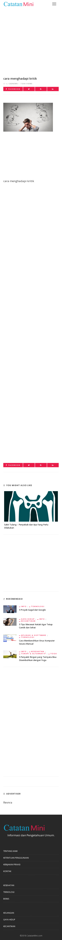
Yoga (53, 654)
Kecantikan (28, 621)
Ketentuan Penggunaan (16, 857)
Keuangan (8, 912)
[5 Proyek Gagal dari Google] (10, 609)
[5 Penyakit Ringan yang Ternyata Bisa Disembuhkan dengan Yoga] (10, 654)
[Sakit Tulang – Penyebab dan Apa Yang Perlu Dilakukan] (31, 506)
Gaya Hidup (28, 619)
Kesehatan (37, 651)
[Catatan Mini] (18, 4)
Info (24, 606)
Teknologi (37, 606)
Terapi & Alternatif (33, 654)
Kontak (7, 871)
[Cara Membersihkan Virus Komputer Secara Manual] (10, 638)
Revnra (7, 802)
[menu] (54, 4)
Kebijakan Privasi (11, 864)
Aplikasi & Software (33, 635)
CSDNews (13, 84)
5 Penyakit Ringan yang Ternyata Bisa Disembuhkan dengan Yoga (37, 659)
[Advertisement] (31, 40)
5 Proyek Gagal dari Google (32, 609)
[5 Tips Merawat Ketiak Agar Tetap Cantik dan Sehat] (10, 621)
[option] (31, 510)
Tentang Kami (10, 851)
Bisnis (6, 898)
